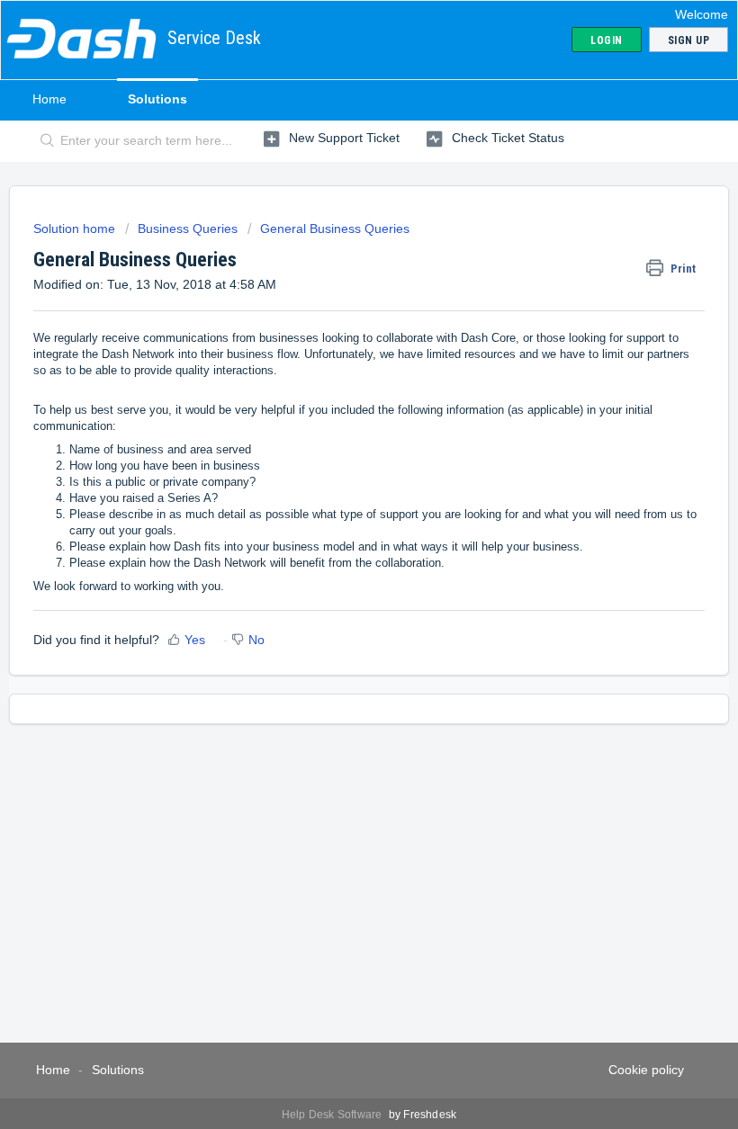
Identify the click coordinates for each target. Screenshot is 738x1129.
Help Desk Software (333, 1114)
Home (49, 99)
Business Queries (188, 228)
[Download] (335, 556)
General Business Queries (335, 228)
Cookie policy (646, 1069)
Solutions (157, 99)
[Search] (44, 141)
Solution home (76, 228)
